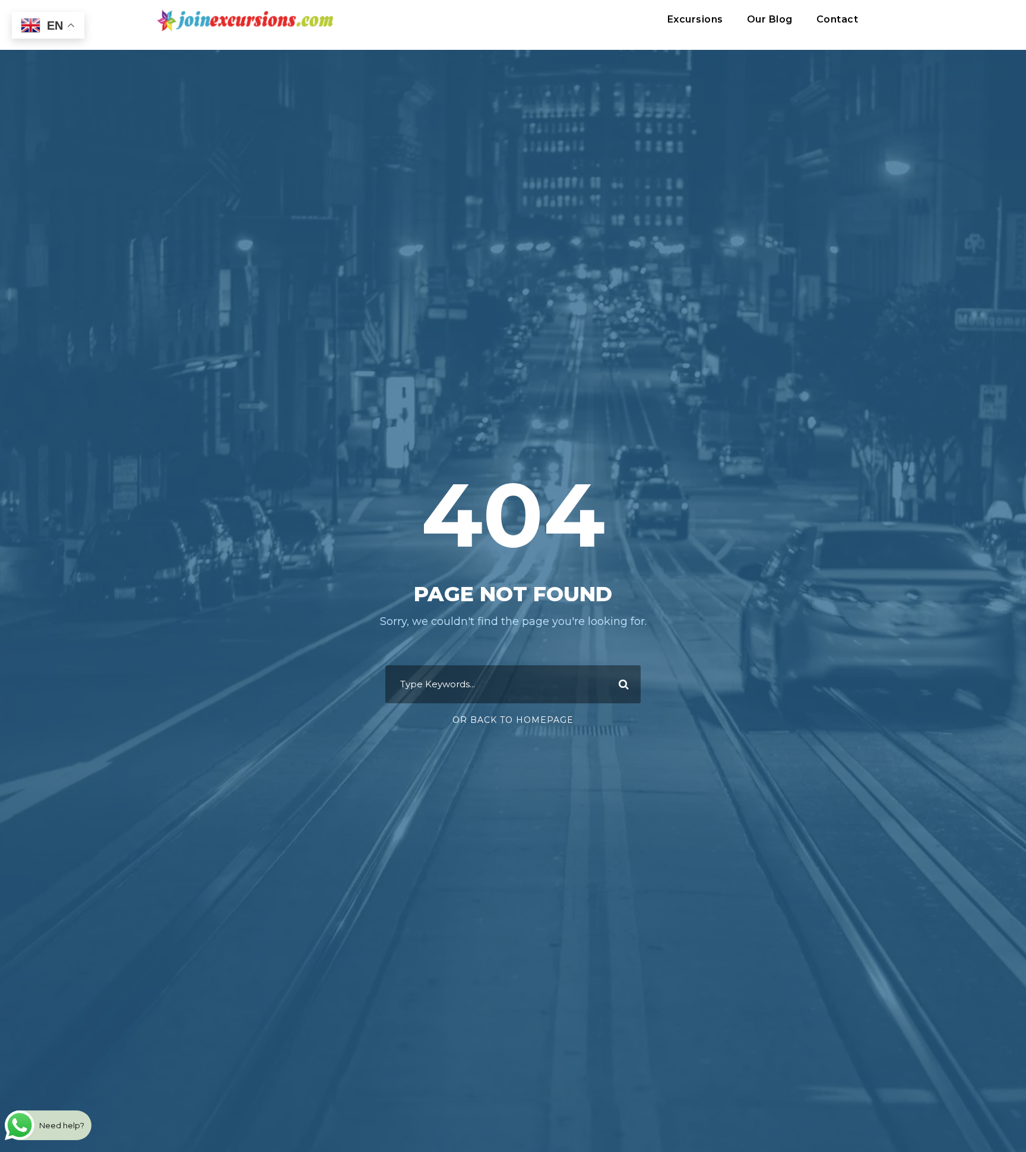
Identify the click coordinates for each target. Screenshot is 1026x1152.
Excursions (695, 19)
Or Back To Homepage (513, 720)
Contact (837, 19)
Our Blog (770, 19)
